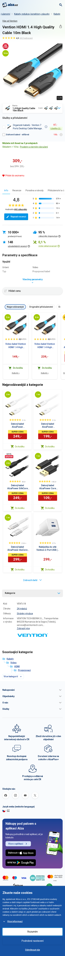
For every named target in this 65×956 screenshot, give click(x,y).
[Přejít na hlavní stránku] (10, 5)
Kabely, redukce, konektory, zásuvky (32, 14)
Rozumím (32, 931)
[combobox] (32, 108)
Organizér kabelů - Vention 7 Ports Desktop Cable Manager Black (28, 127)
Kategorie (10, 593)
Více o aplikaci (15, 843)
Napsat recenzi (18, 216)
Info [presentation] (6, 190)
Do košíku (19, 446)
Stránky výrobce (25, 613)
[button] (32, 690)
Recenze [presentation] (16, 190)
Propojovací (24, 670)
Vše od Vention (9, 21)
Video (13, 662)
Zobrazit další (30, 580)
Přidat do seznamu (14, 175)
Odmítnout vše (32, 950)
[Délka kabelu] (8, 317)
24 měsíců (22, 608)
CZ (8, 810)
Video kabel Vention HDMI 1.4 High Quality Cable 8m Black (44, 346)
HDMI (17, 666)
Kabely (57, 14)
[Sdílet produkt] (60, 26)
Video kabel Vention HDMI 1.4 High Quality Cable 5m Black (15, 346)
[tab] (6, 190)
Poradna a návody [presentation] (35, 190)
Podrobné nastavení (32, 940)
